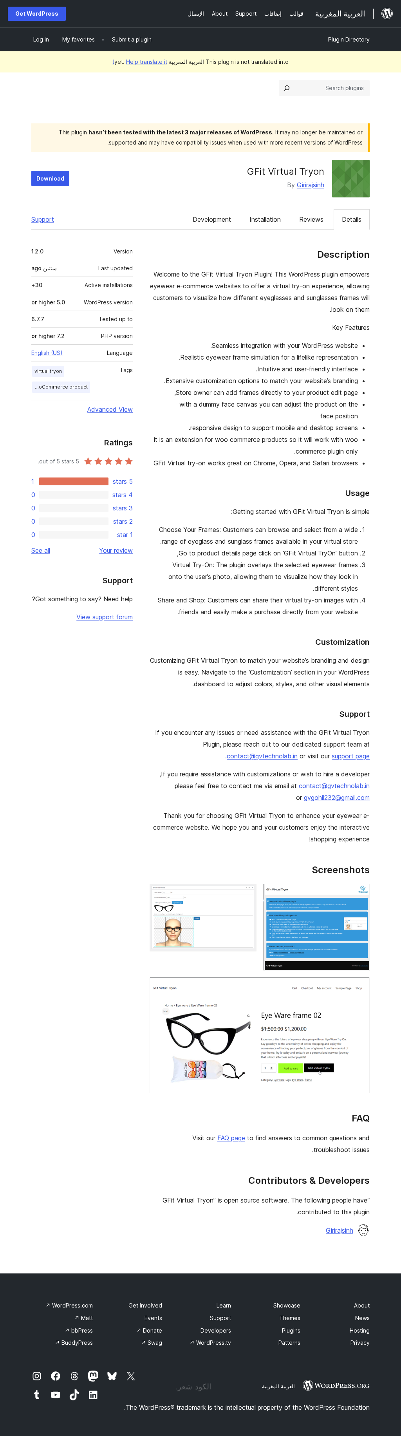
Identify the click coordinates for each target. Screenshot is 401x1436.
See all (40, 550)
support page (351, 756)
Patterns (289, 1342)
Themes (289, 1318)
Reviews (311, 219)
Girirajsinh (310, 185)
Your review (116, 550)
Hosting (360, 1330)
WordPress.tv (210, 1342)
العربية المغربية (278, 1386)
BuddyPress (74, 1342)
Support (42, 219)
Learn (224, 1305)
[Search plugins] (286, 88)
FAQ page (231, 1138)
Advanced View (110, 409)
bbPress (79, 1330)
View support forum (104, 617)
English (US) (47, 352)
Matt (83, 1318)
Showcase (286, 1305)
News (362, 1318)
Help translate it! (140, 61)
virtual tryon (48, 371)
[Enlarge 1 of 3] (359, 894)
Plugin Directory (349, 39)
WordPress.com (69, 1305)
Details (351, 219)
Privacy (360, 1342)
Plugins (291, 1330)
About (362, 1305)
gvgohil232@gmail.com (337, 797)
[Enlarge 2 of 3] (246, 894)
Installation (265, 219)
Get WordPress (36, 13)
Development (212, 219)
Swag (151, 1342)
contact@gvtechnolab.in (262, 756)
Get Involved (145, 1305)
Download (50, 178)
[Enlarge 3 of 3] (359, 987)
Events (153, 1318)
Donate (149, 1330)
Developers (215, 1330)
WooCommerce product (60, 387)
